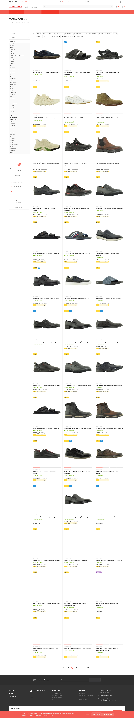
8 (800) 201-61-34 (14, 2)
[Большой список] (112, 29)
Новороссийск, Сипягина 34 (69, 1)
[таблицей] (123, 29)
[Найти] (111, 6)
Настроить (86, 714)
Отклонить (96, 714)
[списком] (120, 29)
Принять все (108, 714)
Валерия (18, 201)
